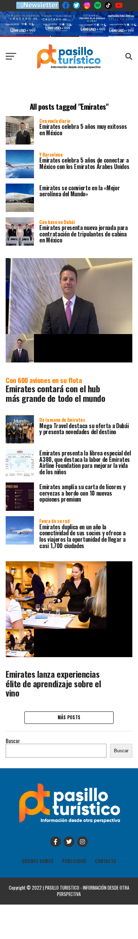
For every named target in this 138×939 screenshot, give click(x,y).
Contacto (105, 861)
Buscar (13, 740)
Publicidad (74, 861)
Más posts (69, 717)
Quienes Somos (37, 861)
